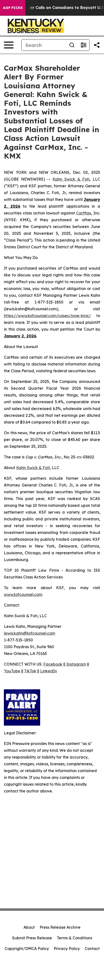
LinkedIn (48, 670)
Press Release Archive (60, 927)
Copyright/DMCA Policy (27, 948)
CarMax (83, 213)
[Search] (72, 45)
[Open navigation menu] (9, 45)
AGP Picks (12, 8)
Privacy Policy (67, 948)
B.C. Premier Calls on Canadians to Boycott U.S (57, 7)
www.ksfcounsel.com (23, 594)
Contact (92, 948)
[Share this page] (96, 45)
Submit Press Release (32, 937)
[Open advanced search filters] (83, 45)
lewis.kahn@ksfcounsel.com (29, 633)
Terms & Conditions (74, 937)
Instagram (76, 664)
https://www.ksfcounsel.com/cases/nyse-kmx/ (47, 315)
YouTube (12, 670)
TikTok (30, 670)
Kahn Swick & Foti (70, 179)
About (29, 927)
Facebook (52, 664)
